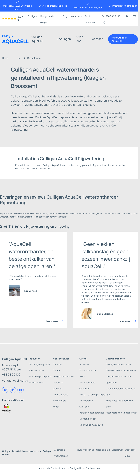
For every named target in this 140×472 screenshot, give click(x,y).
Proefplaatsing (60, 394)
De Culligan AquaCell (39, 364)
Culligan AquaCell (37, 39)
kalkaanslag (123, 276)
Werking (57, 388)
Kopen (56, 406)
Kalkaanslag (59, 400)
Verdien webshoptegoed (91, 412)
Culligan (32, 16)
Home (5, 57)
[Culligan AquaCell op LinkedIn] (13, 390)
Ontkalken (84, 388)
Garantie (57, 364)
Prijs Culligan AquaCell (119, 39)
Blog (65, 16)
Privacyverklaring (85, 449)
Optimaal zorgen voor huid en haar (121, 391)
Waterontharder (87, 370)
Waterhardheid (87, 382)
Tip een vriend (36, 382)
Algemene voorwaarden (61, 452)
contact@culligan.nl (15, 380)
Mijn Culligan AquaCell (91, 424)
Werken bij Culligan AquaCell (94, 394)
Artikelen (84, 364)
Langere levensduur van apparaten (118, 379)
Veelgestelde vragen (47, 17)
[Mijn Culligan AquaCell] (127, 16)
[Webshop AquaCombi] (134, 16)
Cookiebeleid (103, 449)
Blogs (82, 376)
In (19, 57)
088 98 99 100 (11, 374)
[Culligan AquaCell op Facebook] (5, 390)
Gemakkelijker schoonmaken (121, 370)
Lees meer (52, 321)
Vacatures (76, 16)
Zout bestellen (90, 17)
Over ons (79, 39)
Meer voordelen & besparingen (121, 412)
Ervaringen (64, 39)
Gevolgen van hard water (119, 364)
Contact (97, 39)
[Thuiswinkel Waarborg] (15, 408)
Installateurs (86, 400)
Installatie (58, 382)
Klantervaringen (87, 418)
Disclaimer (117, 449)
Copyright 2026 (130, 452)
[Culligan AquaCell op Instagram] (21, 390)
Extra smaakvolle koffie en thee (119, 403)
